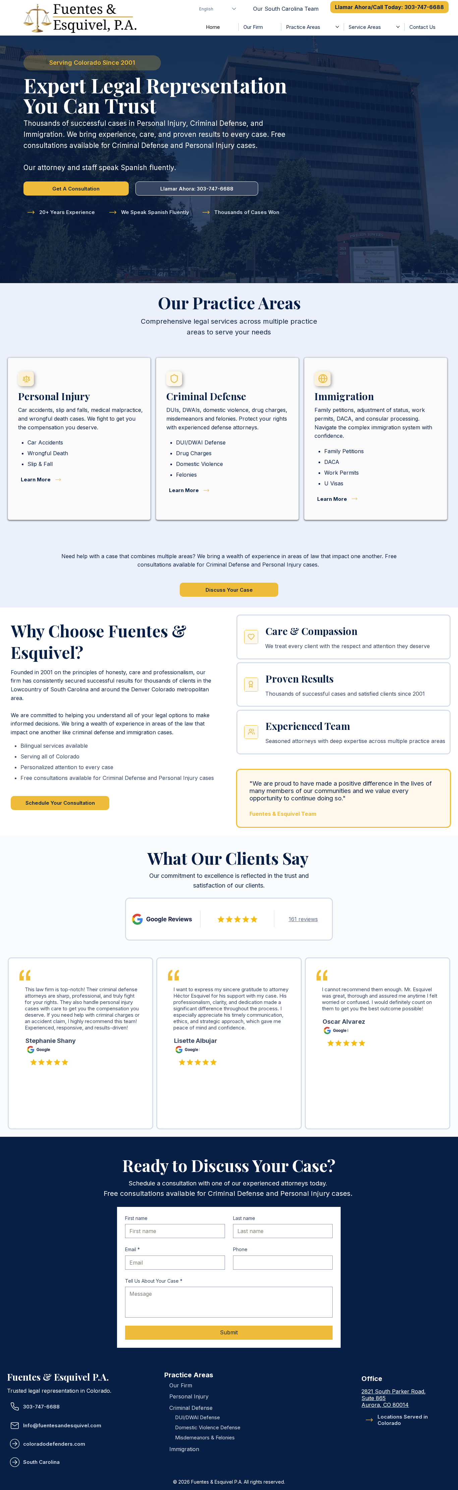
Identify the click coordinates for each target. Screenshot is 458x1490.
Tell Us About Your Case (153, 1281)
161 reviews (303, 919)
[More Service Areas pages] (398, 27)
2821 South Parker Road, (393, 1391)
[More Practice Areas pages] (337, 27)
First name (136, 1218)
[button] (92, 62)
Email (132, 1249)
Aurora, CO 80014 (385, 1404)
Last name (244, 1218)
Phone (240, 1249)
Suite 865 (373, 1398)
